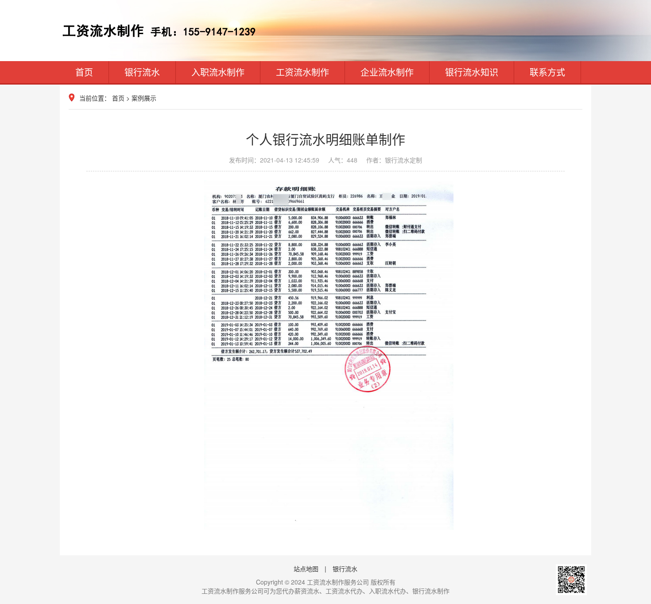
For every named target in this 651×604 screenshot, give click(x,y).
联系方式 (547, 72)
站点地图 (306, 568)
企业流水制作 (387, 72)
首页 (84, 72)
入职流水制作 (217, 72)
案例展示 (144, 97)
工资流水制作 (302, 72)
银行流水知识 (471, 72)
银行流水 (142, 72)
